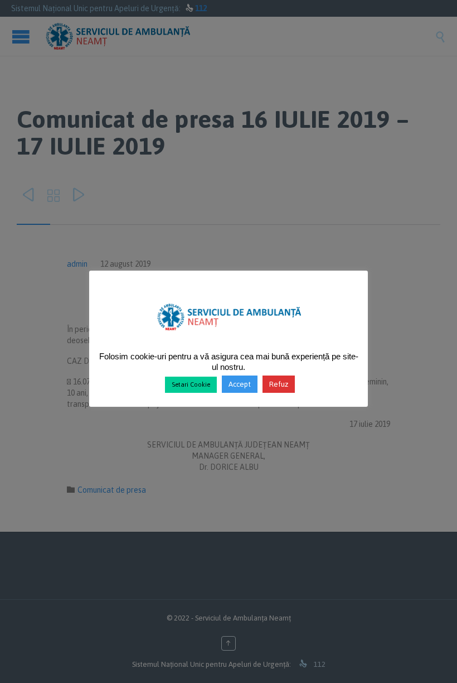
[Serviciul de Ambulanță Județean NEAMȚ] (229, 334)
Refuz (278, 384)
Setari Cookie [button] (191, 384)
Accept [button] (240, 384)
